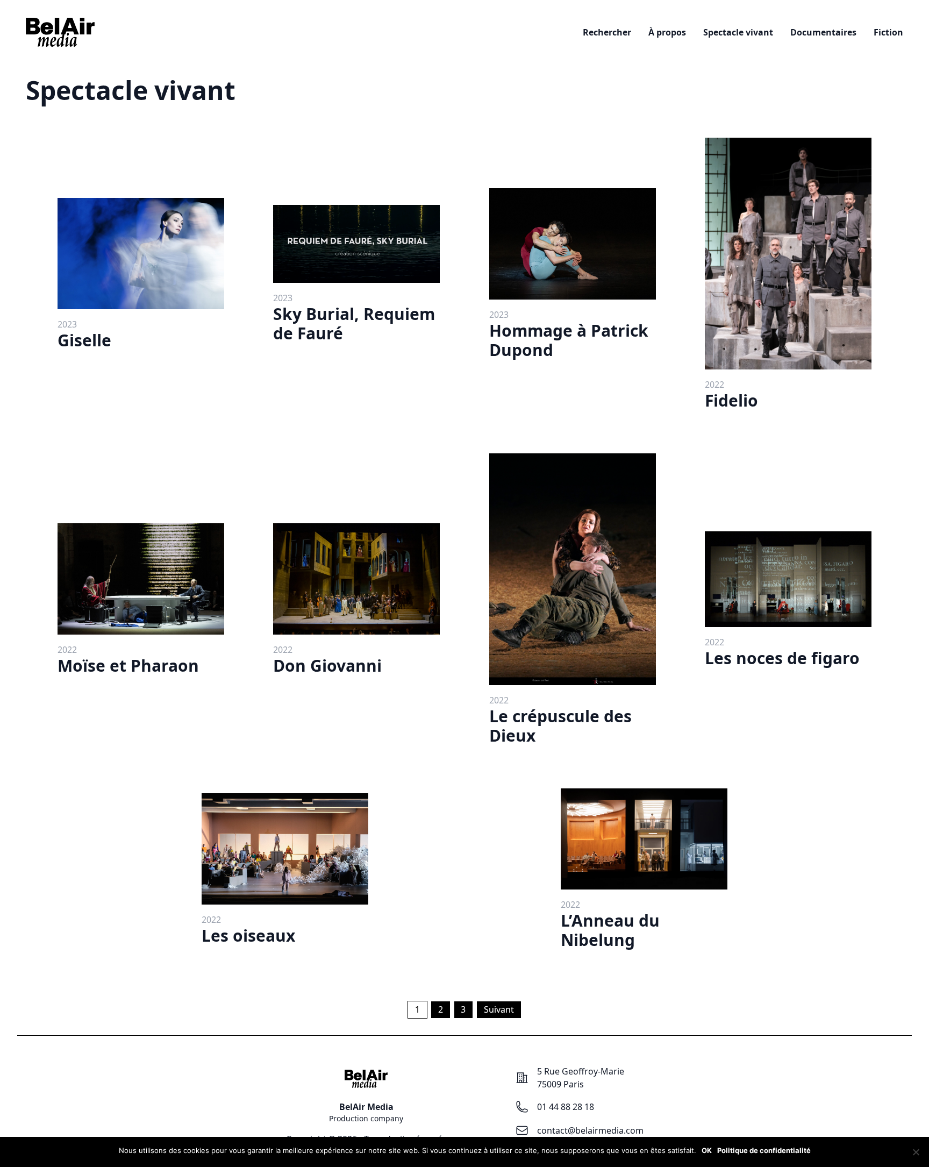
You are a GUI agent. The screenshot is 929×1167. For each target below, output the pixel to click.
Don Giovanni (327, 665)
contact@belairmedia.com (590, 1130)
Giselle (84, 340)
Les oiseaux (248, 935)
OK (707, 1150)
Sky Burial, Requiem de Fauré (354, 323)
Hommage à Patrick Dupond (568, 340)
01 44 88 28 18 (565, 1107)
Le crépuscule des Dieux (560, 725)
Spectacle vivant (738, 32)
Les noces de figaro (782, 658)
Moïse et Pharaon (128, 665)
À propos (667, 32)
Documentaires (823, 32)
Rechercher (607, 32)
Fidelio (731, 400)
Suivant (499, 1009)
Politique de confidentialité (764, 1150)
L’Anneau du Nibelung (610, 930)
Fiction (888, 32)
